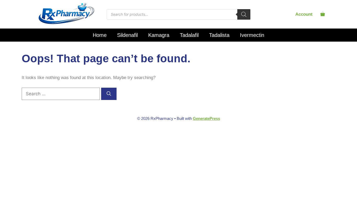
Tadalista (219, 35)
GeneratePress (206, 118)
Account (304, 14)
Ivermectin (252, 35)
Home (100, 35)
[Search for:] (61, 93)
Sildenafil (127, 35)
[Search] (243, 14)
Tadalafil (189, 35)
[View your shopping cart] (322, 14)
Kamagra (158, 35)
